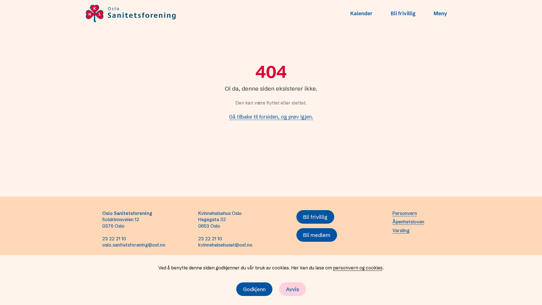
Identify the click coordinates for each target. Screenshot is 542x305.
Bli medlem (316, 235)
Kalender (361, 13)
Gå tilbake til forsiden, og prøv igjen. (271, 117)
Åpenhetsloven (408, 222)
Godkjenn (254, 289)
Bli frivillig (403, 13)
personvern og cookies (358, 268)
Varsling (401, 230)
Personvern (404, 213)
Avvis (292, 289)
